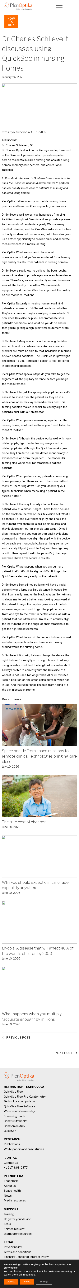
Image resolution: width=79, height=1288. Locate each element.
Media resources (15, 1200)
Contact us (11, 1163)
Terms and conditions (17, 1252)
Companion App (14, 1126)
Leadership (11, 1181)
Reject (27, 1281)
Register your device (17, 1219)
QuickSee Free (13, 1091)
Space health (12, 1190)
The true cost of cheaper (24, 822)
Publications (12, 1144)
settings (30, 1274)
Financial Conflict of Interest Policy (26, 1257)
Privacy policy (13, 1247)
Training (9, 1214)
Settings (44, 1281)
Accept (11, 1281)
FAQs (7, 1224)
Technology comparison (19, 1101)
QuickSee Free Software (19, 1106)
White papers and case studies (24, 1149)
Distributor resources (18, 1233)
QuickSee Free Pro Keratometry (25, 1096)
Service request (14, 1229)
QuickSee (10, 1131)
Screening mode (14, 1116)
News (8, 1195)
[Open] (59, 6)
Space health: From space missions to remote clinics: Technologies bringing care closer (39, 756)
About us (10, 1186)
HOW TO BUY (11, 22)
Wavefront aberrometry (19, 1111)
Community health (15, 1121)
